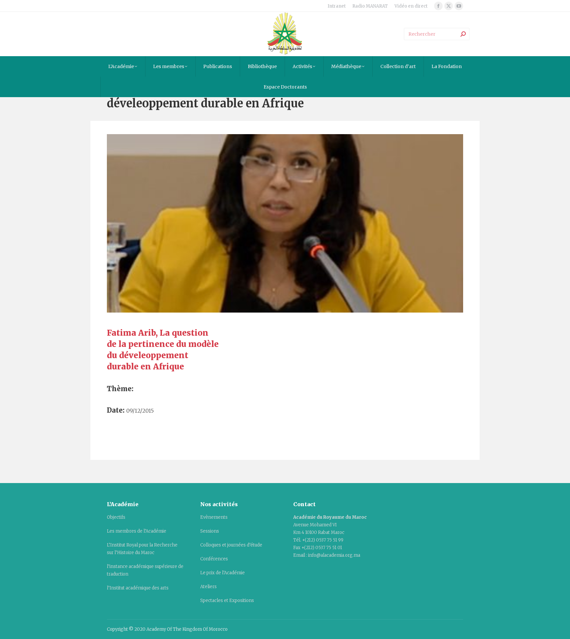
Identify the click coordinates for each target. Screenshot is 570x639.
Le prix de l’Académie (222, 573)
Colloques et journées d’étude (231, 545)
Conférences (214, 559)
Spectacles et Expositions (227, 600)
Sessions (209, 531)
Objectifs (116, 517)
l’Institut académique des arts (138, 588)
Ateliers (208, 586)
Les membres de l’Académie (136, 531)
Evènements (214, 517)
